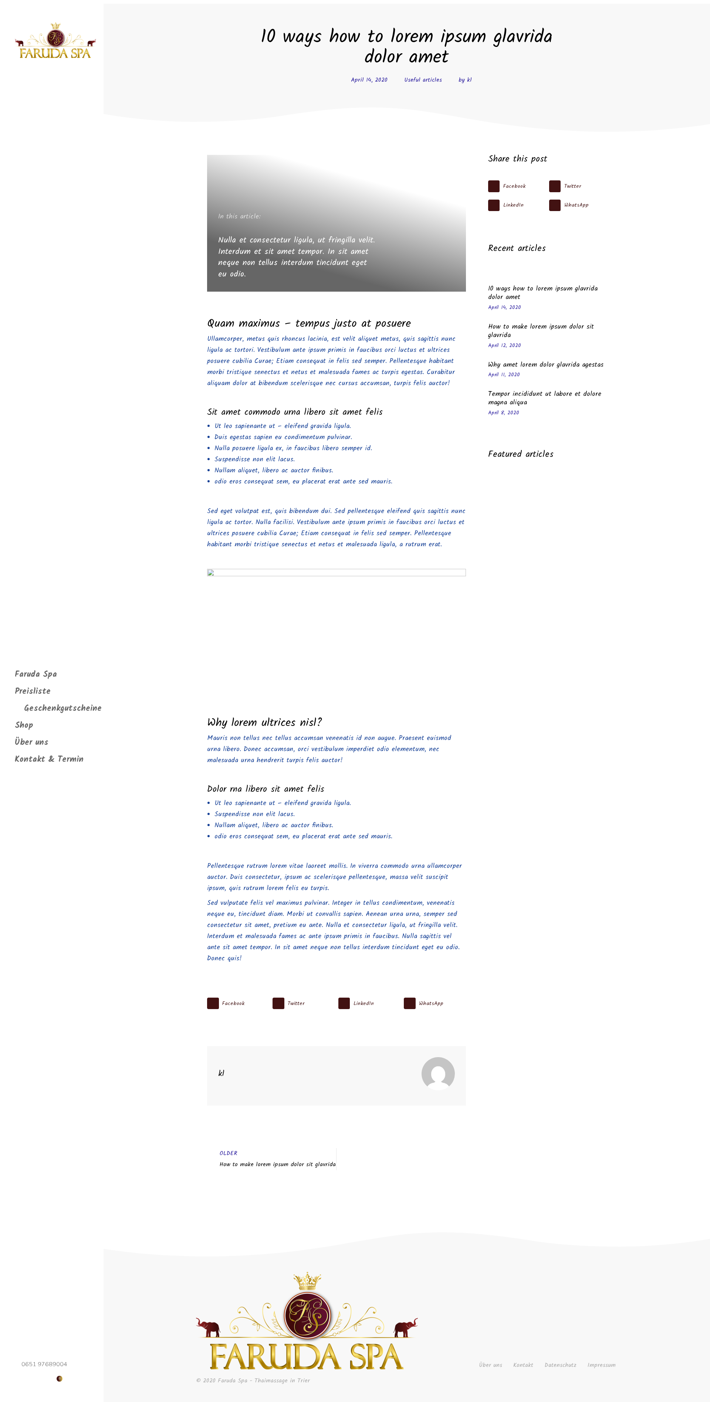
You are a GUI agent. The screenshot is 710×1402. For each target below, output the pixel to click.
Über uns (490, 1365)
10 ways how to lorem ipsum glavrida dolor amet (543, 293)
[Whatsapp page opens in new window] (35, 1378)
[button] (238, 1003)
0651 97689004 (44, 1364)
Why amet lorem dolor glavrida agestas (546, 365)
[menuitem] (36, 675)
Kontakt (523, 1365)
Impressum (602, 1365)
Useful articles (423, 80)
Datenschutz (560, 1365)
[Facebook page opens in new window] (21, 1378)
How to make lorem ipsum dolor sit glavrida (541, 331)
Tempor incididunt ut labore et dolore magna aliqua (544, 398)
